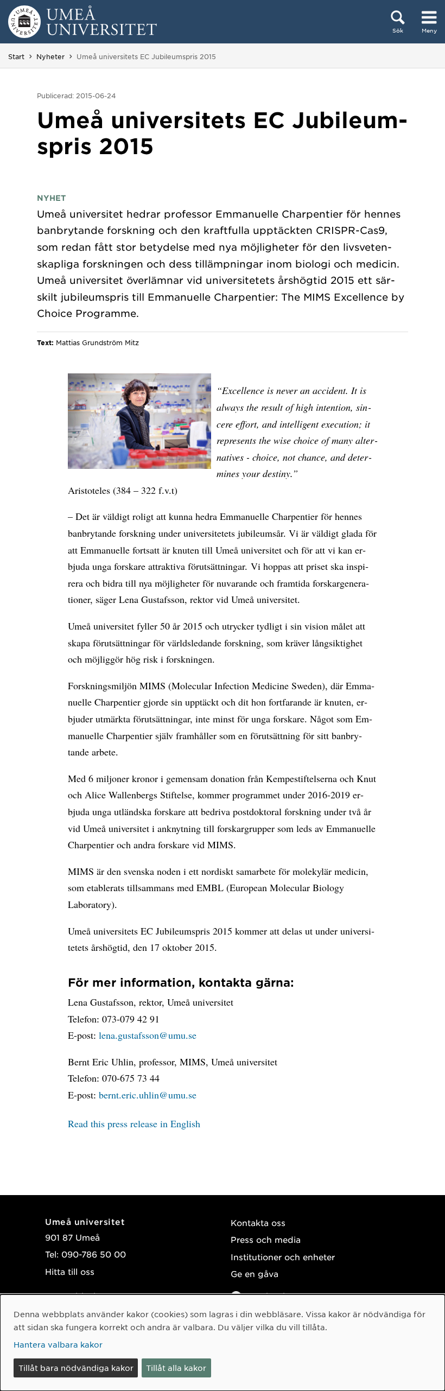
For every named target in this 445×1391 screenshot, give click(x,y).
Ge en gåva (254, 1273)
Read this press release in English (134, 1123)
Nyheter (50, 56)
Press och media (266, 1239)
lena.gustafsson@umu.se (147, 1034)
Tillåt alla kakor (176, 1368)
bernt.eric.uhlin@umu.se (147, 1094)
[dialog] (222, 1342)
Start (16, 56)
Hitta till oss (69, 1271)
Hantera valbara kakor (58, 1344)
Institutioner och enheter (283, 1257)
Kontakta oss (258, 1222)
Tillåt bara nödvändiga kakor (76, 1368)
